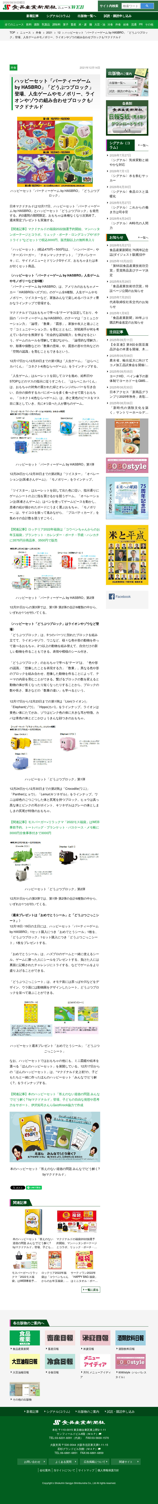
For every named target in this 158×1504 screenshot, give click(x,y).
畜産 (73, 24)
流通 (134, 24)
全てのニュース (14, 24)
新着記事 (32, 15)
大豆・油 (99, 24)
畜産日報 (53, 1349)
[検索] (147, 6)
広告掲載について (94, 1462)
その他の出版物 (22, 1399)
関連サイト (126, 1462)
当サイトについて (64, 1470)
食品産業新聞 (21, 1349)
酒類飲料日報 (126, 1349)
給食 (126, 24)
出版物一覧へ (87, 15)
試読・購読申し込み (118, 15)
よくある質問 (63, 1462)
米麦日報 (88, 1349)
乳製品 (46, 24)
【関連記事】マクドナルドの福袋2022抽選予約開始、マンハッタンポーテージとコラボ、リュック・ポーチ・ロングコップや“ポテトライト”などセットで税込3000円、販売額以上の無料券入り (55, 234)
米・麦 (83, 24)
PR (141, 24)
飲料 (29, 24)
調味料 (56, 24)
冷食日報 (53, 1372)
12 (59, 32)
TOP (12, 32)
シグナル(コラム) (58, 15)
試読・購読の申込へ (121, 91)
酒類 (36, 24)
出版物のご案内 (88, 1411)
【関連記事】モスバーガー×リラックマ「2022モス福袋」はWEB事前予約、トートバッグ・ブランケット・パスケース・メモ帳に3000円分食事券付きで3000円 (54, 827)
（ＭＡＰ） (92, 1434)
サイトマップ (86, 1470)
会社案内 (45, 1470)
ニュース (25, 32)
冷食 (110, 24)
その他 (149, 24)
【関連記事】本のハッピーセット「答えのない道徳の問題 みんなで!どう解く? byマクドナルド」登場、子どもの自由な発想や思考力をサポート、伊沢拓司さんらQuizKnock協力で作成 (55, 1099)
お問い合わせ (32, 1462)
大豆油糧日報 (21, 1372)
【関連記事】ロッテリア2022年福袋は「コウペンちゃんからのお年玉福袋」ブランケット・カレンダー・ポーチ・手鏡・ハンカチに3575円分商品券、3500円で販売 (55, 535)
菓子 (65, 24)
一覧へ (144, 145)
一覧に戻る (91, 1289)
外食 (118, 24)
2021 (49, 32)
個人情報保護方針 (108, 1470)
